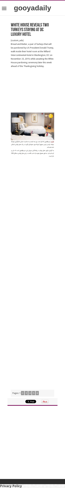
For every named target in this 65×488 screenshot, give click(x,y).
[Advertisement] (32, 90)
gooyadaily (32, 8)
